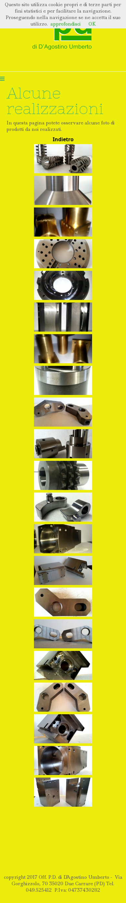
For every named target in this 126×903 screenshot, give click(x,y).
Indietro (63, 139)
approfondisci (65, 24)
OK (92, 24)
